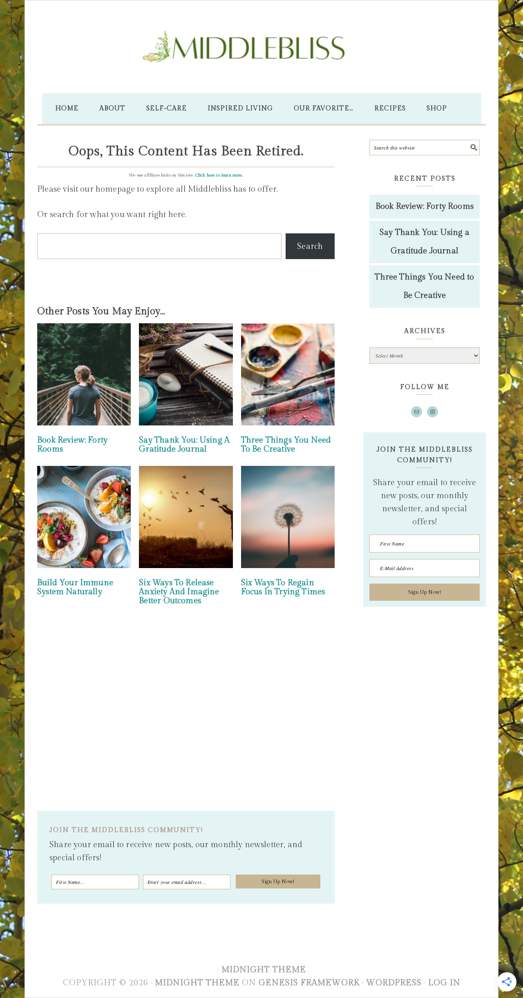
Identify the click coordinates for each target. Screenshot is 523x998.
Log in (444, 983)
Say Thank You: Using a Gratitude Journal (184, 445)
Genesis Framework (309, 983)
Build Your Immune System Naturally (75, 587)
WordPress (394, 983)
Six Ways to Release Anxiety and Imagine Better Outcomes (179, 591)
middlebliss (261, 58)
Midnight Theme (263, 970)
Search (310, 246)
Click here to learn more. (219, 175)
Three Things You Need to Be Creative (286, 445)
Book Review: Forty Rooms (72, 445)
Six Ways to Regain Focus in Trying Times (283, 587)
